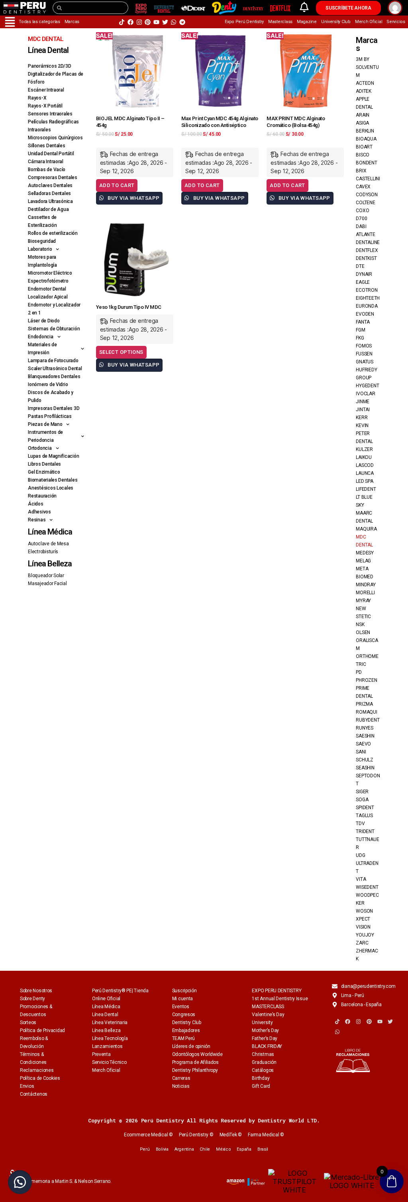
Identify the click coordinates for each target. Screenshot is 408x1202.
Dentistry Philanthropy (195, 1070)
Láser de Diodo (43, 321)
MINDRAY (365, 584)
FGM (360, 330)
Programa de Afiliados (195, 1062)
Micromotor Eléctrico (50, 273)
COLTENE (365, 202)
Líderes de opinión (191, 1046)
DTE (360, 266)
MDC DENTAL (364, 541)
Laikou (363, 457)
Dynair (364, 274)
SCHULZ (364, 760)
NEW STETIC (363, 612)
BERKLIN (365, 131)
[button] (20, 1182)
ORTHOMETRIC (367, 660)
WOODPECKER (367, 899)
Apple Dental (364, 103)
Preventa (101, 1054)
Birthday (260, 1078)
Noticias (181, 1086)
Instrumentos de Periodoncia (45, 436)
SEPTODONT (368, 779)
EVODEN (365, 314)
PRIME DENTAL (364, 692)
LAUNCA (364, 473)
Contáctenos (33, 1094)
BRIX (361, 171)
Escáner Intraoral (46, 90)
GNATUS (364, 362)
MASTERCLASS (268, 1006)
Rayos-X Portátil (45, 106)
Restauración (42, 496)
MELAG (363, 561)
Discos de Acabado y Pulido (50, 396)
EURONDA (366, 306)
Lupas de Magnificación (53, 456)
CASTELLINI (368, 178)
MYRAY (363, 600)
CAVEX (363, 186)
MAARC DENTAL (364, 517)
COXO (362, 210)
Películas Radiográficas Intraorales (53, 126)
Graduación (264, 1062)
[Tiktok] (122, 22)
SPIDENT (365, 807)
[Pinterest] (148, 22)
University (262, 1022)
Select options (121, 352)
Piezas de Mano (45, 424)
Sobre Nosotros (36, 990)
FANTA (363, 322)
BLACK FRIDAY (267, 1046)
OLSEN (363, 632)
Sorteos (28, 1022)
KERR (361, 417)
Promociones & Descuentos (36, 1010)
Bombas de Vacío (46, 169)
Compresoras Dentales (52, 177)
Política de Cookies (40, 1078)
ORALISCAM (367, 644)
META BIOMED (364, 573)
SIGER (362, 791)
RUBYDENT (367, 720)
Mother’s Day (265, 1030)
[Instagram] (139, 22)
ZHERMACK (367, 955)
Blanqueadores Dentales (54, 376)
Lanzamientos (107, 1046)
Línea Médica (106, 1006)
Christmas (263, 1054)
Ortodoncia (39, 448)
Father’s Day (264, 1038)
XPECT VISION (363, 923)
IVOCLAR (365, 393)
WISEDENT (367, 887)
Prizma (364, 704)
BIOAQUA (366, 139)
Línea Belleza (106, 1030)
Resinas (36, 520)
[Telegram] (182, 22)
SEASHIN (365, 768)
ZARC (362, 943)
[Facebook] (130, 22)
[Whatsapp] (174, 22)
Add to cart (117, 185)
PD (358, 672)
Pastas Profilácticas (50, 416)
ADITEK (363, 91)
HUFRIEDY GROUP (366, 374)
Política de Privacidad (42, 1030)
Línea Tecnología (110, 1038)
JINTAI (362, 409)
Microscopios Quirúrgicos (55, 137)
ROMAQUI (366, 712)
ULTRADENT (367, 867)
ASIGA (362, 123)
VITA (361, 879)
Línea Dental (105, 1014)
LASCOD (364, 465)
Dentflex (367, 250)
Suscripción (184, 990)
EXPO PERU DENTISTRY (276, 990)
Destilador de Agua (48, 209)
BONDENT (366, 163)
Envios (27, 1086)
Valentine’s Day (268, 1014)
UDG (360, 855)
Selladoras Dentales (49, 193)
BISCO (362, 155)
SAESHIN (365, 736)
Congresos (184, 1014)
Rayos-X (37, 98)
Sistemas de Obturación (54, 329)
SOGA (362, 799)
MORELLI (365, 592)
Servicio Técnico (109, 1062)
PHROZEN (366, 680)
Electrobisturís (43, 551)
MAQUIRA (366, 529)
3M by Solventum (367, 67)
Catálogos (263, 1070)
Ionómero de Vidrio (48, 384)
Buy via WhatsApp (132, 198)
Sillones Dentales (46, 145)
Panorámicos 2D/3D (49, 66)
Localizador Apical (47, 297)
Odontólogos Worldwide (197, 1054)
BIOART (364, 147)
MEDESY (364, 553)
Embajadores (186, 1030)
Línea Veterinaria (110, 1022)
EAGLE (363, 282)
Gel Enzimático (44, 472)
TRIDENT (365, 831)
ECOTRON (366, 290)
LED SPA (364, 481)
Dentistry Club (186, 1022)
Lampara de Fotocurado (53, 360)
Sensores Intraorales (50, 114)
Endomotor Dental (47, 289)
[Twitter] (165, 22)
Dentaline (368, 242)
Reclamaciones (37, 1070)
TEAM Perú (183, 1038)
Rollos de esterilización (53, 233)
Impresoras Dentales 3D (53, 408)
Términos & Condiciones (33, 1058)
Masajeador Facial (47, 583)
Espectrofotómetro (48, 281)
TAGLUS (364, 815)
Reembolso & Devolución (34, 1042)
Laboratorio (40, 249)
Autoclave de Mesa (48, 543)
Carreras (181, 1078)
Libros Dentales (44, 464)
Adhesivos (39, 512)
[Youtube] (156, 22)
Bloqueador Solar (46, 575)
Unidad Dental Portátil (51, 153)
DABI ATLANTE (365, 230)
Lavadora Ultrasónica (50, 201)
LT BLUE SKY (364, 501)
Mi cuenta (182, 998)
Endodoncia (40, 337)
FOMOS (364, 346)
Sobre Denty (32, 998)
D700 (361, 218)
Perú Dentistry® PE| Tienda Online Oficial (120, 994)
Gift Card (261, 1086)
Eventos (180, 1006)
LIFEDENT (366, 489)
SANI (361, 752)
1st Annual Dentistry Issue (280, 998)
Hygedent (367, 385)
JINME (362, 401)
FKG (360, 338)
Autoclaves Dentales (50, 185)
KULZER (364, 449)
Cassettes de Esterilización (42, 221)
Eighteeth (368, 298)
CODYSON (366, 194)
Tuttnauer (367, 843)
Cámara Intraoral (45, 161)
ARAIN (362, 115)
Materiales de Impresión (42, 348)
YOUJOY (365, 935)
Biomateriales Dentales (52, 480)
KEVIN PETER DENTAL (364, 433)
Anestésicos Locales (50, 488)
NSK (360, 624)
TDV (360, 823)
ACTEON (365, 83)
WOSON (364, 911)
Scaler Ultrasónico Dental (55, 368)
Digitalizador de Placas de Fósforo (55, 78)
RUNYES (364, 728)
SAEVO (363, 744)
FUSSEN (364, 354)
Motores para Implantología (42, 261)
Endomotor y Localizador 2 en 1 (54, 309)
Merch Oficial (106, 1070)
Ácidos (35, 504)
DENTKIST (366, 258)
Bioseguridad (42, 241)
